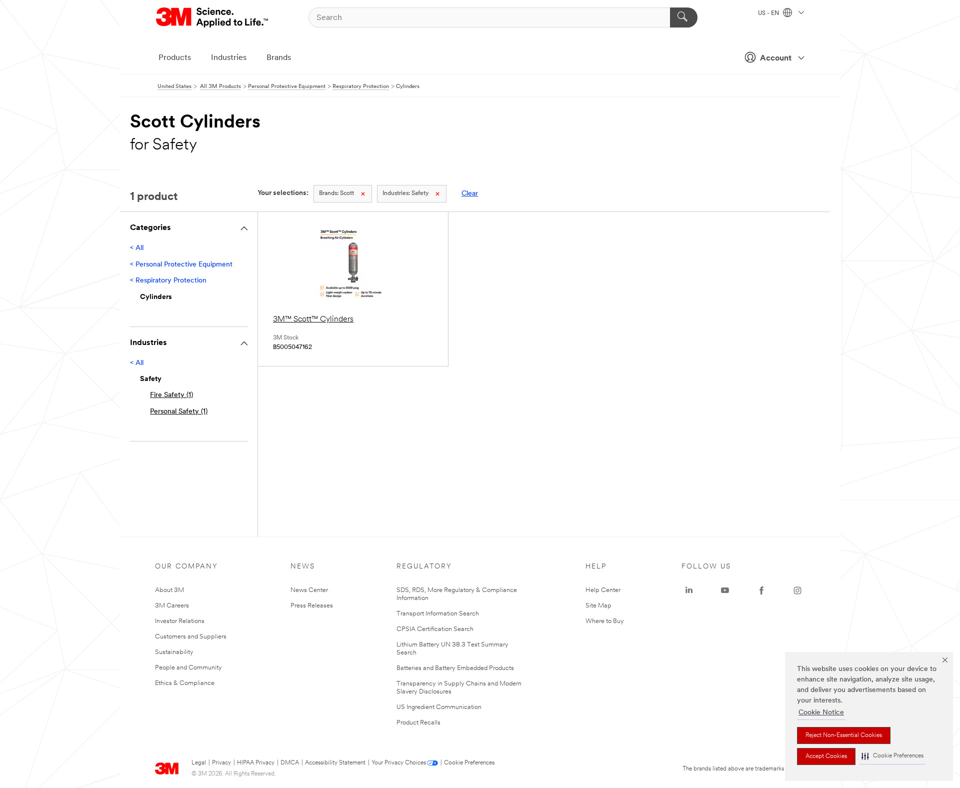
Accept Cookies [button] (826, 757)
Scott (336, 193)
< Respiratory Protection (168, 280)
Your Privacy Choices (399, 763)
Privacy (221, 763)
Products (174, 58)
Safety (405, 193)
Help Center (603, 590)
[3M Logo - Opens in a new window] (213, 18)
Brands (278, 58)
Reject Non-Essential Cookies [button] (844, 735)
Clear (470, 194)
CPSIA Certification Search (435, 629)
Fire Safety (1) (171, 395)
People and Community (188, 667)
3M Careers (172, 605)
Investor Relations (179, 621)
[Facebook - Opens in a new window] (761, 590)
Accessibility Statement (335, 763)
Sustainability (174, 652)
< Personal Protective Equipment (181, 264)
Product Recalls (418, 723)
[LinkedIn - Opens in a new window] (689, 590)
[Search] (684, 18)
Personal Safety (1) (179, 412)
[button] (893, 756)
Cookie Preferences (469, 763)
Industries (228, 58)
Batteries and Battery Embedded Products (455, 668)
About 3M (169, 590)
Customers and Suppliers (190, 637)
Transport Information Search (437, 613)
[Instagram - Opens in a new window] (797, 590)
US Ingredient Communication (439, 707)
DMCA (289, 763)
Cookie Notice (821, 712)
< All (137, 248)
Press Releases (311, 605)
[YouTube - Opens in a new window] (725, 590)
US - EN (769, 13)
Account (776, 58)
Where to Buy (605, 621)
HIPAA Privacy (255, 763)
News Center (309, 590)
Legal (199, 763)
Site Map (599, 605)
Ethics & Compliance (184, 683)
